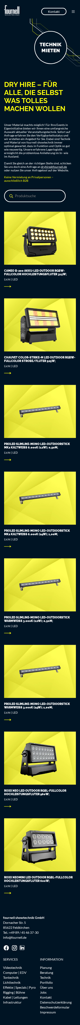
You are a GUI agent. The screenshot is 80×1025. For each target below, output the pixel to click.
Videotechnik (12, 967)
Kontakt (54, 11)
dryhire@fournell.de (54, 166)
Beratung (46, 972)
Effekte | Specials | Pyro (19, 987)
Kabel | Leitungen (15, 997)
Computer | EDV (14, 972)
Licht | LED (11, 279)
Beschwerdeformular (55, 1007)
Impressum (48, 1012)
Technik (45, 977)
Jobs (43, 992)
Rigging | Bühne (14, 992)
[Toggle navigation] (73, 11)
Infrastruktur (12, 1002)
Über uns (46, 987)
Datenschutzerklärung (56, 1002)
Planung (46, 967)
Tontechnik (11, 977)
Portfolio (46, 982)
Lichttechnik (12, 982)
